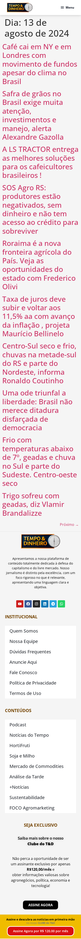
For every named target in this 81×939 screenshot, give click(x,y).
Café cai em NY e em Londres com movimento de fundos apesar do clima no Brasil (39, 64)
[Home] (20, 7)
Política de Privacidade (32, 683)
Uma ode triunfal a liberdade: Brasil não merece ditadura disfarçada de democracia (37, 410)
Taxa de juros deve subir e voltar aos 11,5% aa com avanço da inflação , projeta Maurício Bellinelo (38, 316)
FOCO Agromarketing (31, 808)
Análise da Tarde (26, 777)
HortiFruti (19, 745)
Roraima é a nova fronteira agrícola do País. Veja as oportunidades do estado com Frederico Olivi (39, 264)
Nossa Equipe (23, 641)
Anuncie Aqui (23, 662)
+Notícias (19, 787)
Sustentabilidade (27, 797)
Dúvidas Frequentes (30, 652)
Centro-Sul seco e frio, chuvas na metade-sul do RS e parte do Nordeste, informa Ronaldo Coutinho (39, 363)
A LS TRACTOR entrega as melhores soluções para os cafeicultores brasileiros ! (40, 162)
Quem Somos (23, 631)
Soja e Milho (22, 756)
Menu (70, 7)
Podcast (17, 725)
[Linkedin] (44, 603)
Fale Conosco (23, 672)
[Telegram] (53, 603)
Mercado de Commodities (36, 766)
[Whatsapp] (61, 603)
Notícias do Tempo (29, 735)
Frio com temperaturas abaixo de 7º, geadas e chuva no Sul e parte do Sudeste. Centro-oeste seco (39, 461)
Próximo (69, 524)
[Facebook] (28, 603)
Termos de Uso (25, 693)
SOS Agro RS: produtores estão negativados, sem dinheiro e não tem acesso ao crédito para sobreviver (40, 209)
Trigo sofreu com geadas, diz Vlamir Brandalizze (33, 504)
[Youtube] (19, 603)
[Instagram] (36, 603)
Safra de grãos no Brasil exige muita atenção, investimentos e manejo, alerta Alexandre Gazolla (33, 115)
